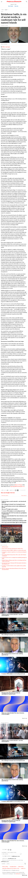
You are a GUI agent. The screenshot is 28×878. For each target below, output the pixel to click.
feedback (18, 873)
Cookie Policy (21, 866)
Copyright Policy (13, 866)
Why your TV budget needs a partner (10, 509)
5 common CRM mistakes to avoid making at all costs (13, 511)
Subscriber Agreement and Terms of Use (10, 868)
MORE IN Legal (4, 596)
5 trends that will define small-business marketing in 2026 (14, 520)
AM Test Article (5, 546)
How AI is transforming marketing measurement (12, 518)
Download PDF (22, 490)
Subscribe (16, 6)
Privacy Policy (5, 866)
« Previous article (4, 495)
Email (4, 9)
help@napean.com (16, 856)
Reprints (12, 490)
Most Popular (10, 6)
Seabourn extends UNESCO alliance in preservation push (14, 550)
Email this (4, 490)
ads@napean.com (5, 861)
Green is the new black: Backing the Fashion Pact (12, 548)
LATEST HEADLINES (4, 499)
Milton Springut (6, 47)
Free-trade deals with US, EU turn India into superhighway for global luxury (11, 693)
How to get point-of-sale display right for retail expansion (14, 522)
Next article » (24, 495)
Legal (2, 11)
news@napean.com (12, 858)
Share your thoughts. (8, 492)
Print (7, 9)
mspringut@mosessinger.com (17, 486)
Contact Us (23, 868)
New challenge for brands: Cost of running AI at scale (13, 504)
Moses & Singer (18, 484)
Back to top (24, 718)
